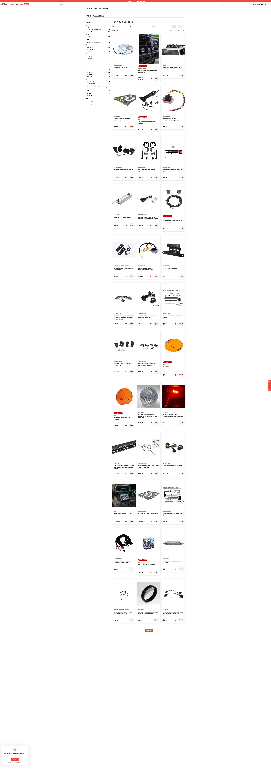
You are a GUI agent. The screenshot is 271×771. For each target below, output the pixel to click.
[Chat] (269, 382)
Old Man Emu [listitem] (90, 58)
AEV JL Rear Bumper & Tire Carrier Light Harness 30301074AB (123, 613)
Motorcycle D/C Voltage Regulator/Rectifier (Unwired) (171, 119)
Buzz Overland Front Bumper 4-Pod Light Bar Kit (147, 71)
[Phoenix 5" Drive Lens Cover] (124, 49)
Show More (97, 66)
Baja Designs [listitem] (90, 47)
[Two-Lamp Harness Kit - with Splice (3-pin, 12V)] (173, 298)
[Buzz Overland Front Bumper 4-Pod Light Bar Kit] (148, 49)
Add (132, 75)
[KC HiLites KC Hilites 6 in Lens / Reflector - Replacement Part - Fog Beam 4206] (148, 396)
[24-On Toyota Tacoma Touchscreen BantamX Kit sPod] (124, 495)
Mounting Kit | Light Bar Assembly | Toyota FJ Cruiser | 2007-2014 (172, 68)
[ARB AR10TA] (173, 345)
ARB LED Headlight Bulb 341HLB (146, 564)
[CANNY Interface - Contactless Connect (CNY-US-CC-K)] (148, 298)
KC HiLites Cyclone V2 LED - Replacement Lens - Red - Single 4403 (173, 415)
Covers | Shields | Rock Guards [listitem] (94, 29)
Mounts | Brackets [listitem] (91, 31)
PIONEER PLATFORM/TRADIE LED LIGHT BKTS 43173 (172, 562)
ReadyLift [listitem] (89, 60)
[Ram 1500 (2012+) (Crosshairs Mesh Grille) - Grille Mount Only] (148, 345)
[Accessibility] (269, 389)
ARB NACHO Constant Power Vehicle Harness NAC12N (172, 221)
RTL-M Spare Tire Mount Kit (170, 268)
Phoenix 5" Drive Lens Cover (121, 67)
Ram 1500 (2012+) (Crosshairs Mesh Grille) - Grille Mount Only (147, 364)
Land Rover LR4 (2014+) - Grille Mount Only (123, 170)
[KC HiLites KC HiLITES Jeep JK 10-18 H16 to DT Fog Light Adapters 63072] (173, 594)
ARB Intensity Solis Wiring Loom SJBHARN (147, 122)
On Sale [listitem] (89, 93)
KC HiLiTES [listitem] (89, 56)
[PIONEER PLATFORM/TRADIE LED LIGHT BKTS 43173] (173, 543)
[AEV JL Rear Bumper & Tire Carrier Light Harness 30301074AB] (124, 594)
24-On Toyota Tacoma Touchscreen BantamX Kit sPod (123, 514)
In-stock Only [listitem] (90, 101)
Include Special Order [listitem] (92, 104)
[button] (126, 75)
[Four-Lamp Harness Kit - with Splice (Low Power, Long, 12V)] (173, 495)
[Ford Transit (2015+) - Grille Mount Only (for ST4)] (124, 345)
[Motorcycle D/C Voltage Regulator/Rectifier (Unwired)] (173, 100)
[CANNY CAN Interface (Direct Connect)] (173, 447)
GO (108, 86)
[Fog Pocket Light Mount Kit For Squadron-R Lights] (148, 151)
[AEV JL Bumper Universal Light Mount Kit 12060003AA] (124, 250)
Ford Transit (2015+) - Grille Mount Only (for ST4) (123, 364)
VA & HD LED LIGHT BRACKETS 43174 (122, 217)
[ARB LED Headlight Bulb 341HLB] (148, 543)
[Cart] (269, 4)
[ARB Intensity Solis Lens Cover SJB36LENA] (124, 396)
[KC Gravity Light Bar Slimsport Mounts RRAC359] (124, 100)
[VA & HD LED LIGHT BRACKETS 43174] (124, 199)
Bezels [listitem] (88, 25)
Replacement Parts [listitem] (91, 34)
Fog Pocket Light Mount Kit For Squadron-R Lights (146, 170)
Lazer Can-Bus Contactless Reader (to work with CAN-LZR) (148, 466)
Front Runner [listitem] (90, 54)
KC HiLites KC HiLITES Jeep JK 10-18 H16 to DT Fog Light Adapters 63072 (173, 613)
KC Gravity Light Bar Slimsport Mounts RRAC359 (122, 119)
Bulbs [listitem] (88, 27)
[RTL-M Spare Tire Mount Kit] (173, 250)
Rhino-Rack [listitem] (89, 63)
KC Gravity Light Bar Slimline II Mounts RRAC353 (148, 514)
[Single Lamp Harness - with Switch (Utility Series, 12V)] (173, 151)
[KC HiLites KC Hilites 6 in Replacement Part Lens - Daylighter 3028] (148, 594)
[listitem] (97, 72)
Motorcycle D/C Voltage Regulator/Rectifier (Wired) (145, 269)
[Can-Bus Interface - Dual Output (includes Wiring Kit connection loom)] (148, 199)
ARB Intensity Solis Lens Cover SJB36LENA (122, 418)
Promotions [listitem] (89, 95)
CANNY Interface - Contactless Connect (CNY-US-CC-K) (146, 317)
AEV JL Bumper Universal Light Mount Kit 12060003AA (123, 269)
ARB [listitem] (88, 45)
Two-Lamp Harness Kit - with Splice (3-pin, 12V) (173, 317)
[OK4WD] (4, 4)
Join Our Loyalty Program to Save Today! (135, 1)
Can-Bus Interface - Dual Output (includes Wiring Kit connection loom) (148, 218)
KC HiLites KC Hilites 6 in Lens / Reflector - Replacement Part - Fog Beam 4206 (147, 416)
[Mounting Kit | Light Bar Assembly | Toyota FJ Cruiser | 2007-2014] (173, 49)
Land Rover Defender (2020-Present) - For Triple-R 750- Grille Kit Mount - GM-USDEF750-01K (124, 318)
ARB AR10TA (166, 367)
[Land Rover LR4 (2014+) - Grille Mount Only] (124, 151)
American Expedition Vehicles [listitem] (94, 42)
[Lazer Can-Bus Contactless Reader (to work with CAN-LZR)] (148, 447)
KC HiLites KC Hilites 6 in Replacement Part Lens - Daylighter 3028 (148, 613)
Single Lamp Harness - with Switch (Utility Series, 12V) (172, 170)
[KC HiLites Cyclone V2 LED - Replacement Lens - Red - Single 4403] (173, 396)
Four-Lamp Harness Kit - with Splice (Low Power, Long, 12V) (173, 514)
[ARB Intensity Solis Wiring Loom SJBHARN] (148, 100)
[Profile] (265, 4)
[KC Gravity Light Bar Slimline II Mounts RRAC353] (148, 495)
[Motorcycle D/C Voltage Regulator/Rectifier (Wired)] (148, 250)
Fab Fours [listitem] (89, 51)
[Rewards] (269, 385)
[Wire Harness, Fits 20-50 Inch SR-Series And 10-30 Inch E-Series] (124, 543)
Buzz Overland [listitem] (90, 49)
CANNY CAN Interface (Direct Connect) (173, 465)
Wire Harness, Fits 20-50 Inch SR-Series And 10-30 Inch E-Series (122, 562)
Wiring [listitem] (88, 36)
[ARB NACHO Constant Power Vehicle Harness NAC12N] (173, 199)
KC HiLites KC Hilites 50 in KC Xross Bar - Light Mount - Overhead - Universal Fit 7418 (124, 467)
